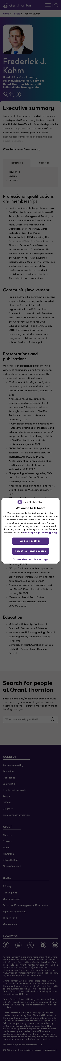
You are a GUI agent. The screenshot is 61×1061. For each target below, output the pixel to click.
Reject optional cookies (30, 551)
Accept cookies (30, 541)
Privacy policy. (49, 533)
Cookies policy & (32, 533)
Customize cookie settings (30, 559)
